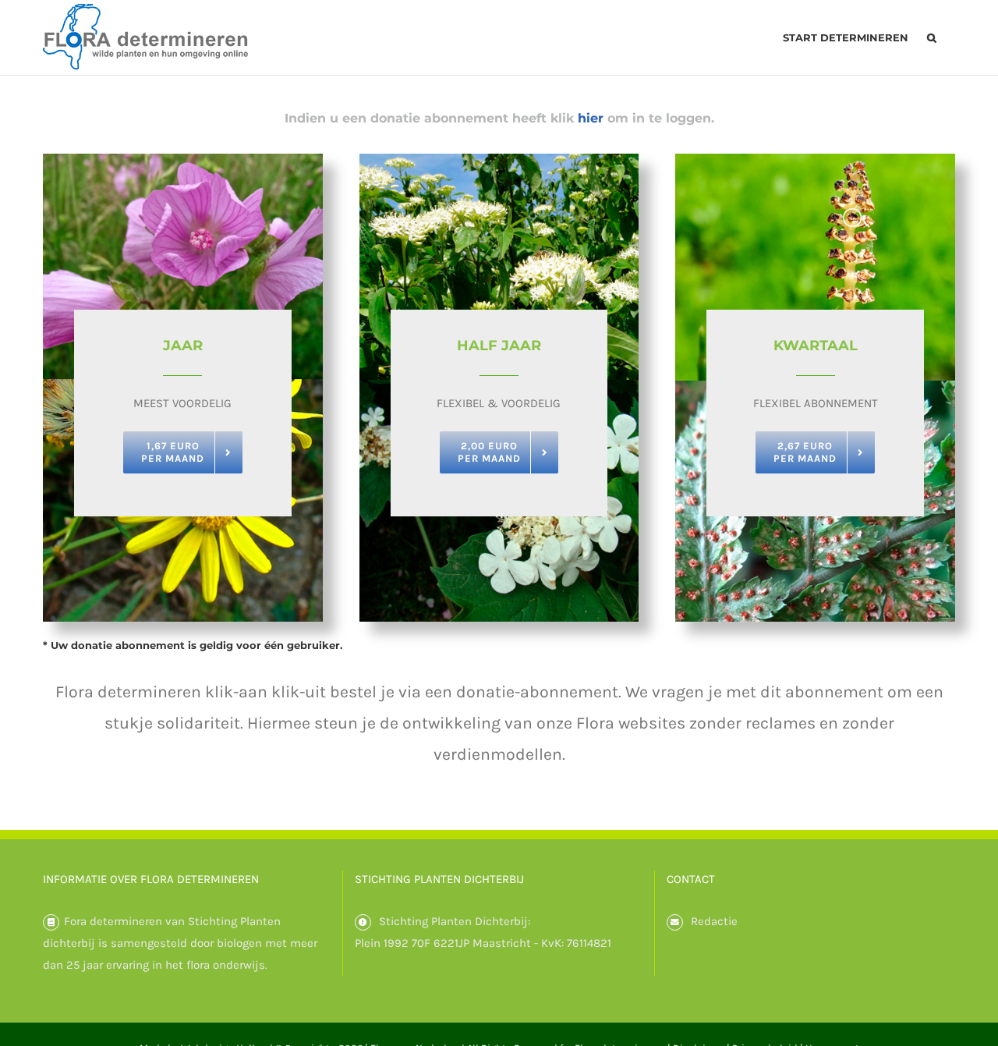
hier (590, 118)
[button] (931, 37)
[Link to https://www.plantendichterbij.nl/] (363, 922)
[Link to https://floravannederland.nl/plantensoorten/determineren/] (51, 922)
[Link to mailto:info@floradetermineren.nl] (675, 922)
